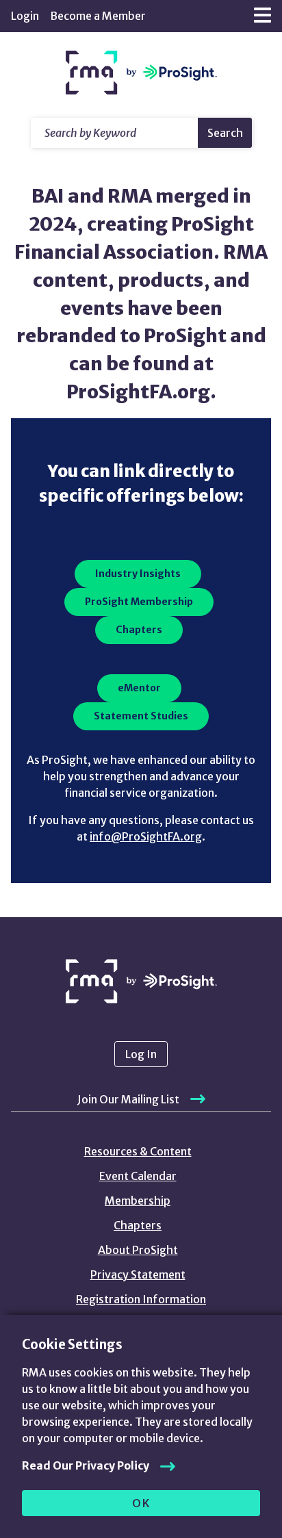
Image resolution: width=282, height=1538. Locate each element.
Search (225, 133)
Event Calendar (138, 1176)
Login (25, 16)
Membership (137, 1200)
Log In (141, 1054)
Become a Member (98, 16)
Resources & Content (138, 1151)
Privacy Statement (137, 1274)
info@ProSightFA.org (146, 836)
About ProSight (138, 1250)
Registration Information (141, 1299)
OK (141, 1503)
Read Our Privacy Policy (85, 1465)
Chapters (138, 1225)
